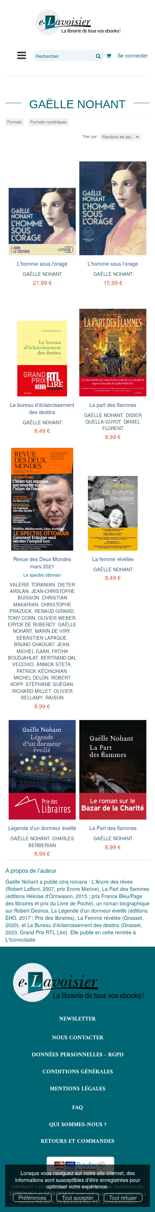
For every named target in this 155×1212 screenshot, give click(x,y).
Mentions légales (77, 1089)
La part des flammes (112, 404)
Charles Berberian (51, 841)
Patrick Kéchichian (42, 671)
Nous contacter (77, 1038)
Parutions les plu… (119, 136)
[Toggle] (22, 54)
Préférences (32, 1197)
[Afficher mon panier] (108, 55)
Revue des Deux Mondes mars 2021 (42, 562)
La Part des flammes (113, 828)
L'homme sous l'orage (42, 263)
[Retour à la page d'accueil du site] (77, 22)
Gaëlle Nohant (42, 273)
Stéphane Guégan (49, 684)
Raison (54, 697)
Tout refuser (123, 1197)
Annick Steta (53, 664)
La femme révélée (113, 559)
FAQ (77, 1108)
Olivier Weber (56, 617)
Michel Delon (31, 677)
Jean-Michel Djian (44, 647)
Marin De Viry (52, 630)
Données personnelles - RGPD (78, 1055)
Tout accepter (77, 1197)
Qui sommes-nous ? (77, 1125)
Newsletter (77, 1019)
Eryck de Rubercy (31, 624)
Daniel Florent (121, 425)
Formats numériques (48, 122)
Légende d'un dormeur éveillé (42, 828)
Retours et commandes (77, 1141)
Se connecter (133, 55)
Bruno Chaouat (34, 644)
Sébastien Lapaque (41, 637)
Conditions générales (78, 1072)
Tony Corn (21, 617)
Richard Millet (31, 690)
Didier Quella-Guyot (113, 418)
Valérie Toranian (32, 584)
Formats (14, 122)
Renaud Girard (54, 610)
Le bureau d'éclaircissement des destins (42, 408)
